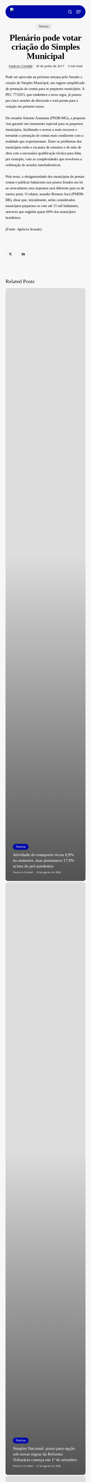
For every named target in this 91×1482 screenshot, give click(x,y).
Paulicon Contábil (20, 66)
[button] (78, 12)
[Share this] (10, 254)
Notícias (44, 26)
